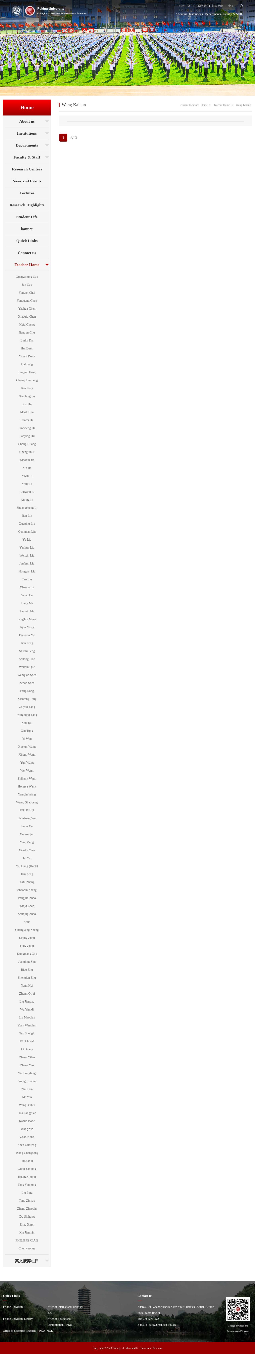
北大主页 (184, 6)
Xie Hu (27, 404)
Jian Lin (27, 515)
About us (181, 14)
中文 (231, 6)
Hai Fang (27, 364)
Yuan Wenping (27, 1025)
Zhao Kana (27, 1137)
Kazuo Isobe (27, 1121)
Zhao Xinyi (27, 1224)
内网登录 (201, 6)
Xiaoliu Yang (27, 850)
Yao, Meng (27, 842)
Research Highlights (27, 205)
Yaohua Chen (26, 308)
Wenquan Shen (26, 675)
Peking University (13, 1306)
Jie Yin (27, 858)
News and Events (27, 181)
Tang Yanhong (27, 1184)
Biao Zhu (27, 969)
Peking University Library (18, 1318)
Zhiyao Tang (27, 706)
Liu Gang (27, 1049)
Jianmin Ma (27, 611)
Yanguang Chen (27, 300)
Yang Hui (27, 985)
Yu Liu (27, 539)
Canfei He (27, 420)
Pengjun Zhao (27, 898)
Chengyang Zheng (27, 929)
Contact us (27, 252)
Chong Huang (27, 444)
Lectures (27, 193)
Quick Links (27, 241)
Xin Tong (27, 730)
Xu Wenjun (27, 834)
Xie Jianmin (26, 1232)
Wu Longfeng (27, 1073)
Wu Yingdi (27, 1009)
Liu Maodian (27, 1017)
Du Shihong (27, 1216)
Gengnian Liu (27, 531)
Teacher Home (27, 264)
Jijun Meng (27, 627)
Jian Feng (27, 388)
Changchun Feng (27, 380)
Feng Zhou (27, 945)
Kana (27, 922)
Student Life (27, 217)
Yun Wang (27, 762)
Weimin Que (27, 667)
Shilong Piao (27, 659)
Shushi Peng (27, 651)
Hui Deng (27, 348)
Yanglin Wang (27, 794)
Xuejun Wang (27, 746)
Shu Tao (27, 722)
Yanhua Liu (27, 547)
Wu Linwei (27, 1041)
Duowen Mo (27, 635)
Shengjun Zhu (27, 977)
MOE (50, 1330)
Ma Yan (27, 1097)
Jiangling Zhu (27, 961)
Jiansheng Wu (27, 818)
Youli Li (27, 483)
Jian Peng (27, 643)
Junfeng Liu (26, 563)
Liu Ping (27, 1192)
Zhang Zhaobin (27, 1208)
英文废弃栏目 (27, 1261)
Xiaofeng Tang (27, 698)
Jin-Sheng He (26, 428)
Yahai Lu (27, 595)
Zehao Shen (26, 683)
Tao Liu (27, 579)
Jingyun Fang (26, 372)
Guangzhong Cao (27, 276)
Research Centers (27, 169)
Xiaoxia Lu (27, 587)
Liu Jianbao (27, 1001)
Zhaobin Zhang (27, 890)
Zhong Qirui (27, 993)
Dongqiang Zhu (27, 953)
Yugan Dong (27, 356)
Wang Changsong (27, 1152)
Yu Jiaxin (27, 1160)
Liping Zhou (27, 937)
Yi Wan (27, 738)
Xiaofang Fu (27, 396)
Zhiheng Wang (27, 778)
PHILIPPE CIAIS (27, 1240)
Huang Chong (27, 1176)
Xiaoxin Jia (27, 460)
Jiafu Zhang (27, 882)
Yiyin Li (27, 475)
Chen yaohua (27, 1248)
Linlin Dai (27, 340)
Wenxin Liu (27, 555)
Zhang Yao (27, 1065)
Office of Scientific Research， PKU (24, 1330)
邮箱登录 (217, 6)
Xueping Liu (27, 523)
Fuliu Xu (27, 826)
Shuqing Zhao (27, 914)
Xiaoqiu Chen (27, 316)
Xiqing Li (27, 499)
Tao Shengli (26, 1033)
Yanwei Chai (27, 292)
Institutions (196, 14)
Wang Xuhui (27, 1105)
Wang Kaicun (27, 1081)
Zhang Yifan (27, 1057)
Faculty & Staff (232, 14)
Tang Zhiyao (27, 1200)
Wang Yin (27, 1129)
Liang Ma (27, 603)
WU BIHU (27, 810)
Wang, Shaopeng (27, 802)
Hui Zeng (27, 874)
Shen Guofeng (27, 1145)
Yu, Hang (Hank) (27, 866)
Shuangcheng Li (27, 507)
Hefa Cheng (27, 324)
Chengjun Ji (26, 452)
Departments (213, 14)
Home (204, 105)
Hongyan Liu (27, 571)
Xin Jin (26, 468)
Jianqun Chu (27, 332)
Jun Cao (27, 284)
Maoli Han (27, 412)
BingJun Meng (27, 619)
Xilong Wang (27, 754)
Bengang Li (27, 491)
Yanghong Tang (27, 714)
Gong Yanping (27, 1168)
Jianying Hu (27, 436)
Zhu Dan (27, 1089)
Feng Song (27, 691)
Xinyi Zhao (27, 906)
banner (27, 229)
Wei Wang (26, 770)
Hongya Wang (27, 786)
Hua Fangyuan (27, 1113)
